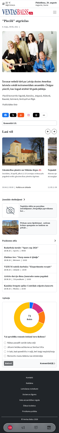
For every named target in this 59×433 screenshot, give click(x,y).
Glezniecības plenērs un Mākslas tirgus (21, 169)
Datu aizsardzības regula (29, 400)
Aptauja (6, 297)
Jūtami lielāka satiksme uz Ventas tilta (25, 347)
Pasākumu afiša (9, 240)
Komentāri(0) (47, 363)
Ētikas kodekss (29, 405)
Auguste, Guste (42, 5)
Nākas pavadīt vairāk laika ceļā (21, 342)
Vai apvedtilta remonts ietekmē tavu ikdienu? (25, 336)
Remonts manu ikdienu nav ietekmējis (25, 355)
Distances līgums (29, 394)
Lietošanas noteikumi (29, 389)
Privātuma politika (29, 411)
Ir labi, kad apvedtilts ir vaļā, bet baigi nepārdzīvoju (31, 351)
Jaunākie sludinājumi (12, 199)
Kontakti (29, 377)
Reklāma (29, 383)
